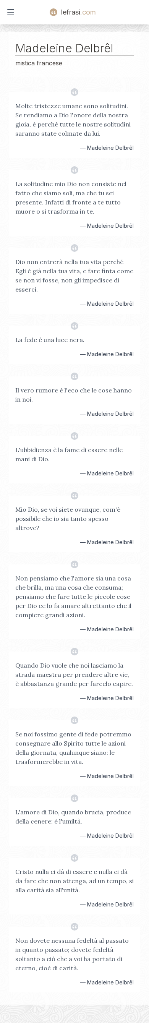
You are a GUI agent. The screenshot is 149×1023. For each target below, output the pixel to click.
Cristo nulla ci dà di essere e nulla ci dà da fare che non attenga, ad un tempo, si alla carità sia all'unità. (74, 881)
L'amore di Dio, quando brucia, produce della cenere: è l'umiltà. (73, 816)
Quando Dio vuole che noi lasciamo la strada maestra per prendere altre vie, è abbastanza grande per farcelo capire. (74, 674)
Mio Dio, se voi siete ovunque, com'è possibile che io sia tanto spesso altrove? (67, 519)
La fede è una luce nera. (49, 340)
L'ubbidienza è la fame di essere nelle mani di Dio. (69, 454)
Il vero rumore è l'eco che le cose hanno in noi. (73, 394)
